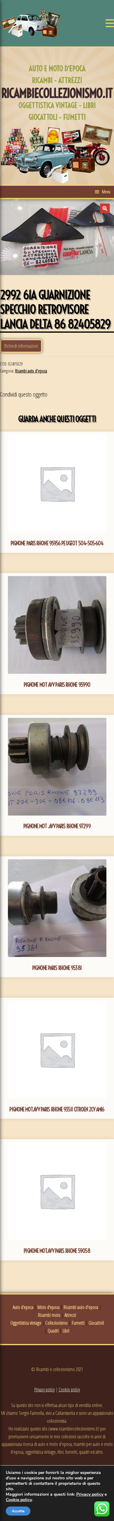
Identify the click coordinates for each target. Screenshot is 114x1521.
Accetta (18, 1511)
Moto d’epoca (48, 1307)
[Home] (30, 23)
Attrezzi (70, 1315)
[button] (105, 208)
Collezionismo (56, 1323)
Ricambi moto (49, 1315)
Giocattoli (96, 1323)
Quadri (53, 1330)
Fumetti (78, 1323)
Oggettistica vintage (25, 1323)
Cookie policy (69, 1389)
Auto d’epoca (23, 1307)
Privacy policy (44, 1389)
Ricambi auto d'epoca (31, 371)
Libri (66, 1330)
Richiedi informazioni (21, 346)
